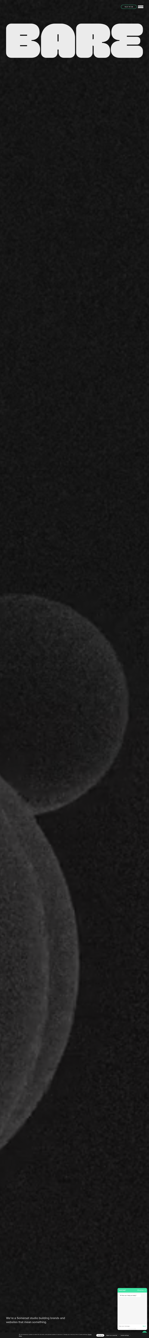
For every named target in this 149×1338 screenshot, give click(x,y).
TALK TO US (129, 7)
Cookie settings (125, 1335)
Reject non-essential (111, 1335)
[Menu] (140, 7)
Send (144, 1326)
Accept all (100, 1335)
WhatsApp (140, 1290)
